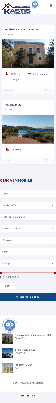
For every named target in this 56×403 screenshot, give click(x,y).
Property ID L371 (14, 105)
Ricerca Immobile (29, 297)
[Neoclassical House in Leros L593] (28, 53)
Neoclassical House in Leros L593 (22, 29)
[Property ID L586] (7, 368)
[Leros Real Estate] (21, 7)
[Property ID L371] (28, 128)
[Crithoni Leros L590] (7, 353)
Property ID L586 (24, 364)
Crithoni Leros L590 (25, 349)
